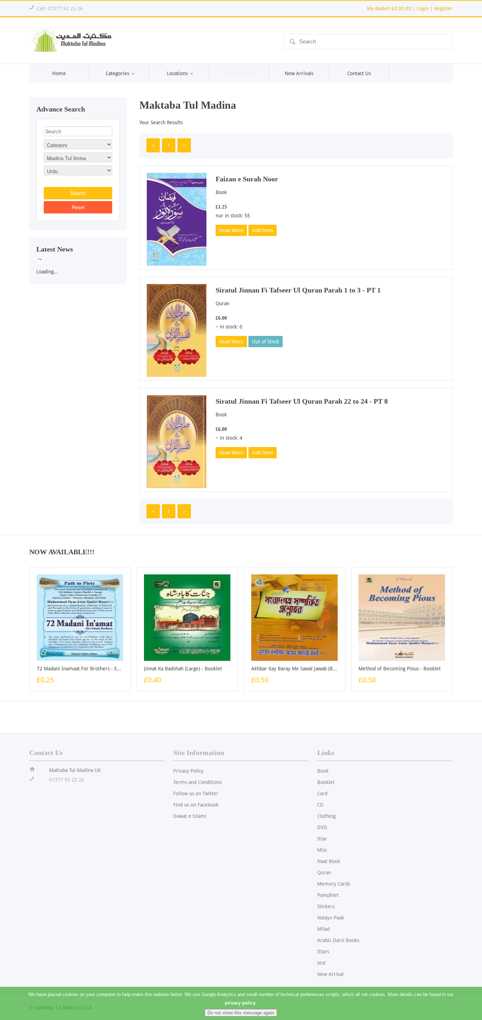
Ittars (323, 951)
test (321, 963)
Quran (324, 872)
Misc (322, 850)
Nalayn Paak (330, 918)
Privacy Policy (188, 771)
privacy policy (240, 1003)
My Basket (389, 8)
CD (320, 805)
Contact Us (359, 73)
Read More (231, 230)
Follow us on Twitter (195, 793)
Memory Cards (333, 884)
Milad (323, 929)
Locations (177, 73)
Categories (117, 73)
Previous (22, 259)
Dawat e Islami (189, 816)
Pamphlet (328, 895)
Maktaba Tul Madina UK (75, 770)
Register (443, 8)
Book (323, 771)
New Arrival (330, 974)
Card (322, 793)
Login (423, 8)
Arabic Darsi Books (338, 940)
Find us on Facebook (195, 805)
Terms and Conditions (197, 782)
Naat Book (328, 861)
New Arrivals (299, 73)
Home (59, 73)
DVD (322, 827)
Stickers (326, 906)
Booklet (326, 782)
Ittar (322, 838)
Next (134, 259)
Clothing (326, 816)
